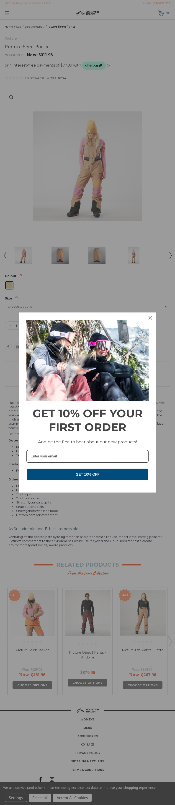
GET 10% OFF (88, 474)
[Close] (150, 317)
